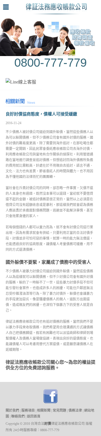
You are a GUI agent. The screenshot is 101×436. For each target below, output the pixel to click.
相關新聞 (43, 410)
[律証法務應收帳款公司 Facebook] (50, 401)
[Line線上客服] (21, 82)
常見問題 (59, 410)
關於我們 (12, 410)
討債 (47, 424)
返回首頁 (33, 416)
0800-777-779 (50, 62)
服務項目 (28, 410)
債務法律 (75, 410)
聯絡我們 (17, 416)
